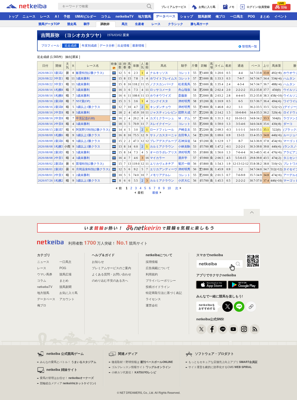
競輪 (283, 6)
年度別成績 (89, 45)
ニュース (29, 16)
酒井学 (182, 158)
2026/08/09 (45, 135)
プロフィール (50, 45)
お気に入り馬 (68, 292)
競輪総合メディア (68, 383)
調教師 (105, 24)
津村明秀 (184, 101)
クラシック (175, 24)
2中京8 (58, 112)
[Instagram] (244, 329)
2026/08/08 (45, 146)
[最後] (148, 192)
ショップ (186, 16)
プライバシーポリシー (161, 280)
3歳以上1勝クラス (88, 107)
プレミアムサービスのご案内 (111, 268)
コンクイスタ (159, 101)
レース (45, 16)
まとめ (265, 16)
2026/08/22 (45, 78)
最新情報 (138, 45)
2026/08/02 (45, 163)
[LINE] (223, 329)
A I (57, 16)
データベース (165, 16)
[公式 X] (201, 329)
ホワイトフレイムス (163, 78)
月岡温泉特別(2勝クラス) (93, 169)
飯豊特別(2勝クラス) (89, 73)
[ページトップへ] (252, 212)
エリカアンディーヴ (163, 169)
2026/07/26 (45, 180)
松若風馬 (184, 84)
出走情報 (123, 45)
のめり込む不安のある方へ (110, 280)
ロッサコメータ (160, 89)
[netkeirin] (148, 228)
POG (251, 16)
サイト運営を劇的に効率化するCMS (220, 367)
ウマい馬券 (44, 274)
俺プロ (220, 16)
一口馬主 (236, 16)
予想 (67, 16)
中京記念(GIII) (85, 118)
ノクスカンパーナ (162, 84)
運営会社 (152, 305)
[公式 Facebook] (212, 329)
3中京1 (58, 78)
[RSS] (255, 329)
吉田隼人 (184, 135)
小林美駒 (184, 146)
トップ (13, 16)
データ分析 (107, 45)
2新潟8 (58, 101)
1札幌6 (58, 135)
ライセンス (153, 299)
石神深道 (184, 141)
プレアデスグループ (163, 141)
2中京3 (58, 175)
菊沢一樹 (184, 163)
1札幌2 (58, 180)
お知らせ (98, 261)
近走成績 (71, 45)
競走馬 (71, 24)
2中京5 (58, 158)
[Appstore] (211, 285)
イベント (280, 16)
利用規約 (152, 274)
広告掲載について (158, 268)
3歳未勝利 (83, 78)
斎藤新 (182, 95)
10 (169, 188)
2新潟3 (58, 169)
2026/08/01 (45, 169)
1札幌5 (58, 146)
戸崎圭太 (184, 129)
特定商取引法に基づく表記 (164, 292)
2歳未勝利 (83, 175)
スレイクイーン (160, 124)
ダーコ (287, 124)
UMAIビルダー (85, 16)
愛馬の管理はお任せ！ (67, 378)
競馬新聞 (204, 16)
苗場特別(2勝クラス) (89, 163)
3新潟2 (58, 73)
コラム (106, 16)
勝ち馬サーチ (199, 24)
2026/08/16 (45, 89)
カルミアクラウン (162, 146)
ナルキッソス (159, 73)
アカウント (66, 299)
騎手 (87, 24)
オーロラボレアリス (163, 152)
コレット (184, 73)
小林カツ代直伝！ (134, 372)
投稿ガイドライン (158, 286)
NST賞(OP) (83, 101)
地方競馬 (144, 16)
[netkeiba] (32, 6)
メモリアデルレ (160, 175)
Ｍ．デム (184, 118)
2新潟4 (58, 163)
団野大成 (184, 112)
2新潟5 (58, 152)
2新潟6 (58, 141)
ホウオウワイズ (160, 95)
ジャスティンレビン (163, 112)
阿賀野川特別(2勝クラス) (93, 129)
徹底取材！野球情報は (142, 362)
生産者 (139, 24)
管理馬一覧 (249, 46)
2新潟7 (58, 129)
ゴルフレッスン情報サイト (141, 367)
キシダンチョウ (160, 107)
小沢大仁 (184, 180)
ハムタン (289, 78)
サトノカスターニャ (163, 135)
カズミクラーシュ (162, 118)
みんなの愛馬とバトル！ (68, 362)
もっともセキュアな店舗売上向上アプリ (223, 362)
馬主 (125, 24)
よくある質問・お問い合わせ (111, 274)
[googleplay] (243, 285)
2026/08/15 (45, 129)
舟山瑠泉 (184, 89)
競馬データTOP (49, 24)
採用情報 (152, 261)
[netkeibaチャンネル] (233, 329)
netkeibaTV (124, 16)
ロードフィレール (162, 129)
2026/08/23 (45, 73)
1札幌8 (58, 89)
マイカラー (157, 158)
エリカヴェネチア (162, 163)
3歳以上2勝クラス (88, 141)
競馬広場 (65, 274)
